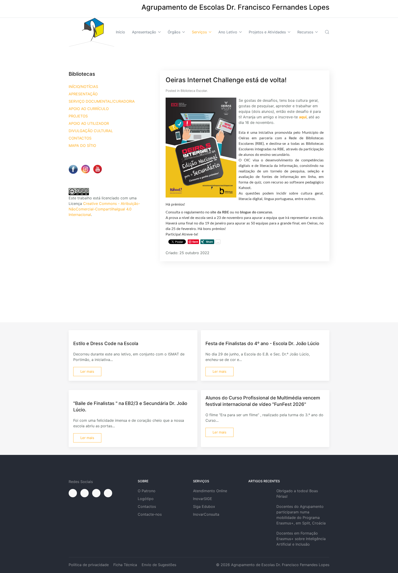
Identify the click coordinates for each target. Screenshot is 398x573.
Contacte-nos (150, 514)
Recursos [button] (305, 32)
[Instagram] (84, 493)
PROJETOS (78, 116)
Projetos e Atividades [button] (267, 32)
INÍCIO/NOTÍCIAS (83, 86)
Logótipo (146, 498)
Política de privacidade (89, 564)
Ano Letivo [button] (227, 32)
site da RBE (219, 212)
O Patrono (146, 491)
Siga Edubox (204, 506)
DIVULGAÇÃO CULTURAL (91, 130)
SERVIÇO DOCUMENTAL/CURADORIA (102, 101)
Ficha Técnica (125, 564)
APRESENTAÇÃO (83, 94)
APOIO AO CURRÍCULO (89, 108)
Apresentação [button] (144, 32)
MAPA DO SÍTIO (82, 145)
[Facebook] (73, 493)
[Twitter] (96, 493)
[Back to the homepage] (92, 32)
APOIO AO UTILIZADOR (89, 123)
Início (120, 32)
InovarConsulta (206, 514)
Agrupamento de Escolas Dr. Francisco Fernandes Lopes (280, 564)
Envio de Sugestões (159, 564)
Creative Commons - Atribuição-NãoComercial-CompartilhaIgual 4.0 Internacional (104, 209)
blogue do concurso (256, 212)
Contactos (147, 506)
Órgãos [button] (174, 32)
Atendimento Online (210, 491)
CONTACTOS (80, 138)
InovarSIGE (202, 498)
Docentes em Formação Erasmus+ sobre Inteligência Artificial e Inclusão (301, 539)
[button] (327, 32)
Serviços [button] (199, 32)
